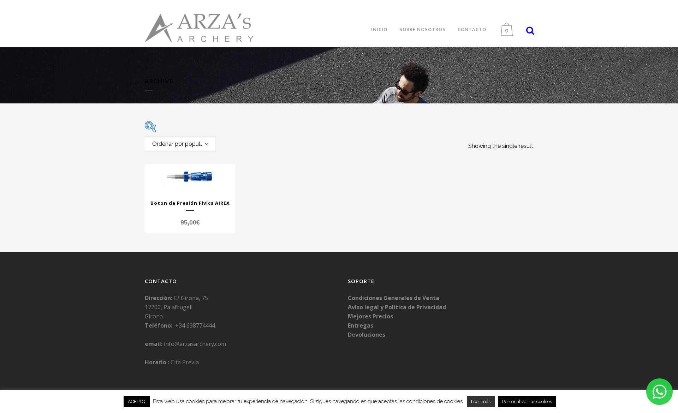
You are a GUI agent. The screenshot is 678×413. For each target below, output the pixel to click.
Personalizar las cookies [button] (527, 401)
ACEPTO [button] (136, 401)
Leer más (480, 401)
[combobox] (180, 144)
